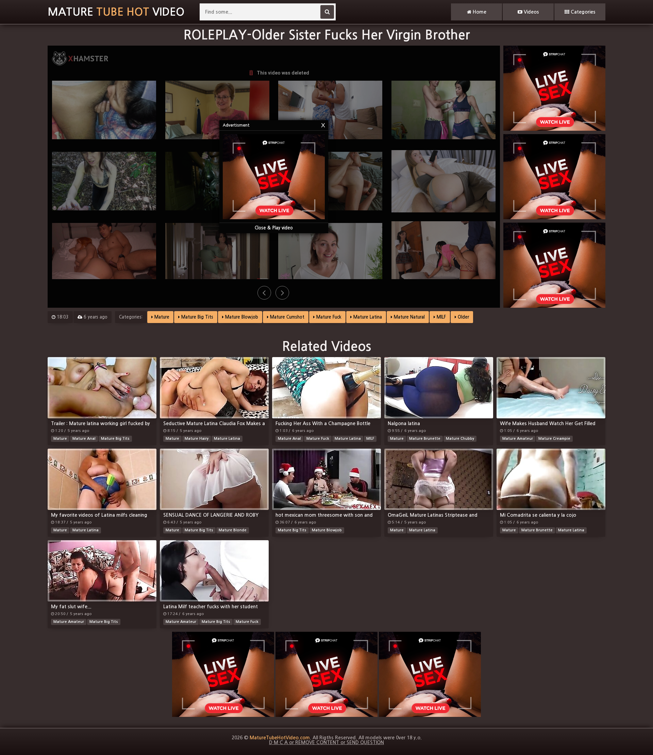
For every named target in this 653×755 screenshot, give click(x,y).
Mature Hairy (196, 438)
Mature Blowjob (241, 317)
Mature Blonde (233, 530)
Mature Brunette (424, 438)
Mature (161, 317)
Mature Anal (84, 438)
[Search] (327, 12)
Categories (582, 12)
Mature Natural (408, 317)
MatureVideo (116, 11)
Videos (530, 12)
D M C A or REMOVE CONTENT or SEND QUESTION (326, 742)
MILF (440, 317)
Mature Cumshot (286, 317)
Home (478, 12)
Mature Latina (367, 317)
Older (462, 317)
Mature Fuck (328, 317)
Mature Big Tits (196, 317)
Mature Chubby (460, 438)
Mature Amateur (517, 438)
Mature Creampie (554, 438)
